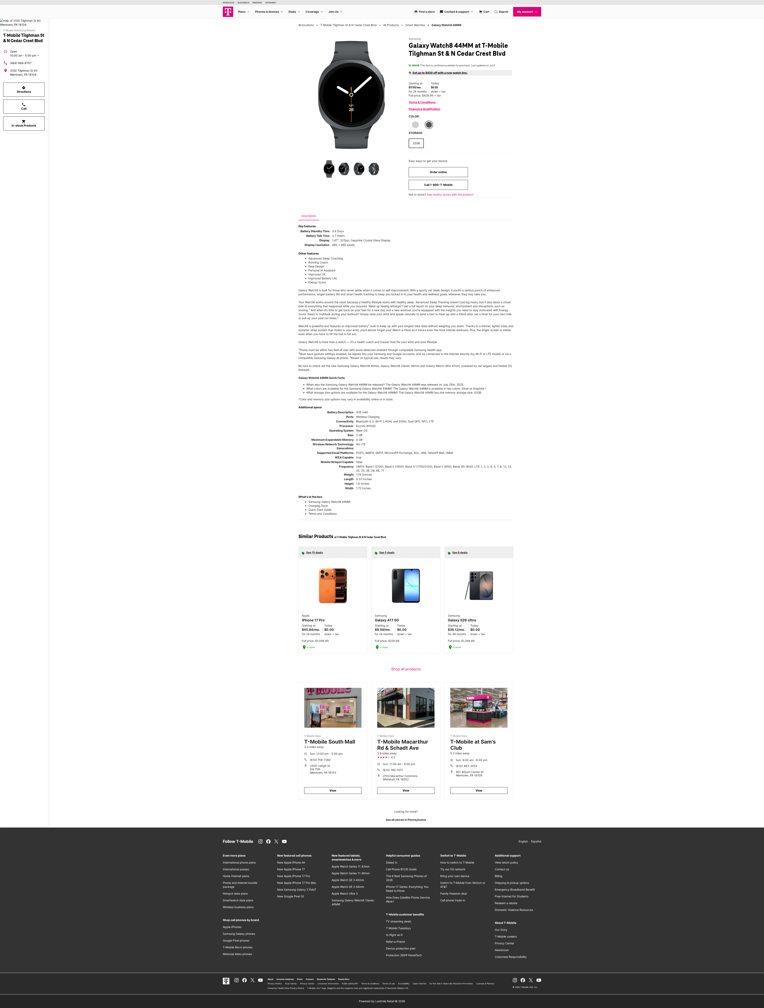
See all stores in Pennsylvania (406, 819)
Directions (24, 89)
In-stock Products (24, 123)
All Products (391, 25)
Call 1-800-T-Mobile (438, 184)
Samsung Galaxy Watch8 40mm (358, 366)
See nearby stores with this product (450, 194)
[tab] (308, 216)
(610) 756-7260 (320, 759)
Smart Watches (415, 25)
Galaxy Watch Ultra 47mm (443, 366)
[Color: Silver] (415, 124)
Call (24, 106)
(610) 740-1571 (393, 770)
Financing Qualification (424, 109)
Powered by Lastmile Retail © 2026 (382, 1001)
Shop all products (406, 669)
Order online (438, 172)
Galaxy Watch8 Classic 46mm (400, 366)
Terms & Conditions (422, 102)
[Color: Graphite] (429, 124)
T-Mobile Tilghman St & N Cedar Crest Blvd (348, 25)
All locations (306, 25)
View (332, 790)
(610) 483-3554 (466, 766)
